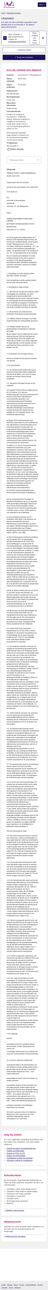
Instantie (10, 75)
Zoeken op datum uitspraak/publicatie (21, 1148)
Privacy (16, 1285)
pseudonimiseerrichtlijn (17, 42)
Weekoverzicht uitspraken (15, 1236)
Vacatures (4, 1287)
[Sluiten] (43, 38)
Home (3, 13)
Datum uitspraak (10, 80)
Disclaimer (17, 1287)
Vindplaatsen (12, 143)
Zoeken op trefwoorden (15, 1151)
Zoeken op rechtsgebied (16, 1156)
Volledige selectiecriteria (14, 1210)
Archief (11, 1287)
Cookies (21, 1285)
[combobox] (24, 160)
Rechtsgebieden (13, 97)
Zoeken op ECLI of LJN (16, 1153)
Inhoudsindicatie (14, 111)
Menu (41, 5)
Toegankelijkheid (31, 1285)
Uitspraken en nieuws (14, 13)
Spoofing (40, 1285)
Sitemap (9, 1285)
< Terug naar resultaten (24, 57)
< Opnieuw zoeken (24, 50)
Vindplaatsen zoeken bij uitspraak (20, 1158)
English (3, 1285)
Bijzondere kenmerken (11, 104)
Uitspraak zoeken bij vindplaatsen (20, 1160)
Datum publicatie (11, 86)
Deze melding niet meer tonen (35, 38)
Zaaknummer (12, 91)
